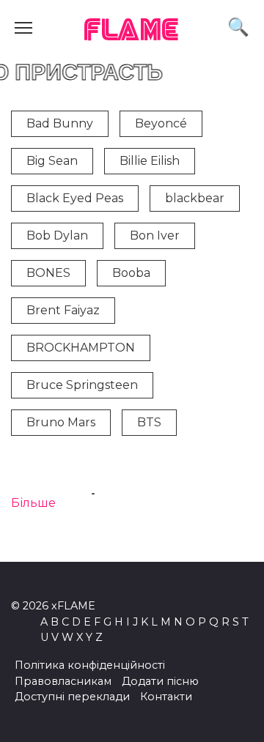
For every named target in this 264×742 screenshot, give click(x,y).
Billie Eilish (150, 161)
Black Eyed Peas (74, 198)
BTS (149, 422)
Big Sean (52, 161)
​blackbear (194, 198)
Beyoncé (161, 123)
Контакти (166, 696)
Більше (33, 503)
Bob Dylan (57, 235)
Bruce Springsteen (82, 385)
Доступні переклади (72, 696)
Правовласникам (63, 681)
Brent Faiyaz (63, 310)
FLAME (132, 31)
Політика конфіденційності (90, 665)
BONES (48, 273)
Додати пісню (160, 681)
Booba (131, 273)
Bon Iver (155, 235)
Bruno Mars (60, 422)
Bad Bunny (59, 123)
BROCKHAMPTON (80, 348)
